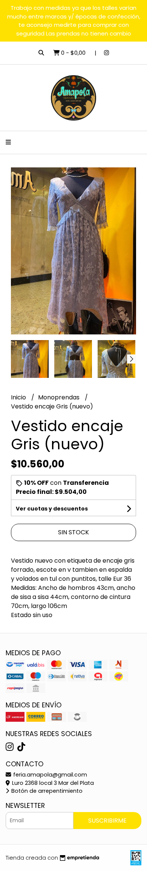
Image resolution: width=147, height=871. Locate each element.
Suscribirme (107, 820)
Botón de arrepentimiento (46, 791)
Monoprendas (59, 397)
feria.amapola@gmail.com (49, 774)
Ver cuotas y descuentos (52, 508)
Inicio (19, 397)
